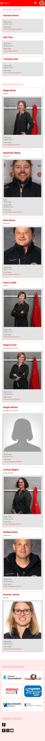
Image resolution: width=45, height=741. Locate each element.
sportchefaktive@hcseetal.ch (13, 212)
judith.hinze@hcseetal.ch (12, 337)
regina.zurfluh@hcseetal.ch (12, 524)
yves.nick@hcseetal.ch (11, 51)
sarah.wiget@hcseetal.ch (12, 145)
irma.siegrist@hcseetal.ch (12, 399)
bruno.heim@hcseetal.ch (12, 274)
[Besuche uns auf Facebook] (3, 725)
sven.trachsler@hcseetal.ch (13, 73)
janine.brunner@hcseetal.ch (13, 649)
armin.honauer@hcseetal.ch (13, 29)
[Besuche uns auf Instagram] (8, 731)
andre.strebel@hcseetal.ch (12, 586)
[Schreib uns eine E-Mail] (12, 731)
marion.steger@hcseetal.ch (13, 462)
